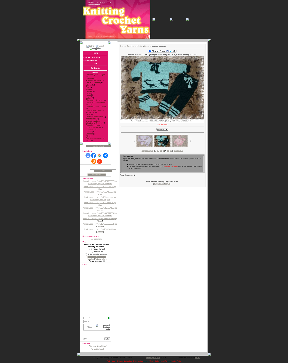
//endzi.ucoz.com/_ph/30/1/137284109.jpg (100, 208)
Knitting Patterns (91, 60)
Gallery (96, 36)
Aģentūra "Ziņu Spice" (97, 346)
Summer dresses (93, 127)
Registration (105, 36)
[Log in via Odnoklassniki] (93, 161)
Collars (89, 98)
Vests (88, 114)
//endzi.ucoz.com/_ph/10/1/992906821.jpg (100, 224)
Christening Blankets (94, 100)
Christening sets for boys (96, 106)
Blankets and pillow (93, 81)
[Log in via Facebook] (93, 155)
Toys (88, 89)
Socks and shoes (93, 83)
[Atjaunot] (109, 318)
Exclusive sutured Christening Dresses (94, 122)
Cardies (89, 91)
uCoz (197, 357)
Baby (191, 121)
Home (90, 36)
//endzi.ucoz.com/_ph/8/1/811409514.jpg (100, 203)
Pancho (89, 132)
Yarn (95, 64)
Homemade (98, 252)
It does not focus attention (98, 254)
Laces (88, 96)
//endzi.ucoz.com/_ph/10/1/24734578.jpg (100, 229)
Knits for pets (91, 119)
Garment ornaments (94, 138)
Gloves (89, 85)
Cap (87, 87)
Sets (88, 140)
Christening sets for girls (96, 75)
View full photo (162, 124)
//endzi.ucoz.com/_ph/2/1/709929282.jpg (100, 197)
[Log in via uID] (88, 155)
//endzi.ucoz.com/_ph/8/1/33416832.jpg (100, 192)
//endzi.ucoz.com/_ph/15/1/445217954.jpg (100, 213)
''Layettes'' (90, 129)
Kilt (87, 136)
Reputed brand (99, 249)
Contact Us (95, 68)
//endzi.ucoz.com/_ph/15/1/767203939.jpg (100, 181)
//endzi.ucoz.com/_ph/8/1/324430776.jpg (100, 187)
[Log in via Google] (99, 155)
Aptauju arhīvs (101, 259)
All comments (97, 239)
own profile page (171, 166)
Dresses (89, 134)
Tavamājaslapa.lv (98, 349)
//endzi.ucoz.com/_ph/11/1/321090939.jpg (100, 219)
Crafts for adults (92, 125)
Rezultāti (90, 259)
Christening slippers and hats (100, 184)
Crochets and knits (92, 57)
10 (171, 151)
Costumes (90, 78)
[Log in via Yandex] (99, 161)
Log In (113, 36)
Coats (88, 94)
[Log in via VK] (105, 155)
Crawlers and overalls (95, 117)
